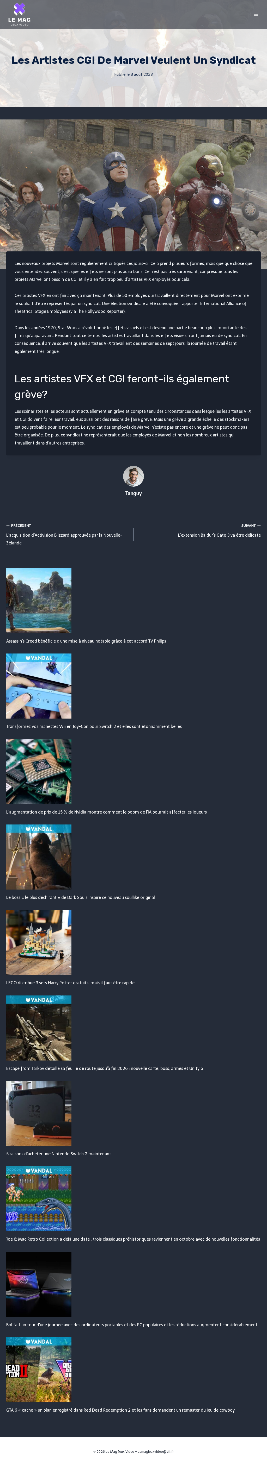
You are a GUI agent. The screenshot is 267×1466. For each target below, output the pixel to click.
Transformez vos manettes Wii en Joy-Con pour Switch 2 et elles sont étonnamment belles (94, 726)
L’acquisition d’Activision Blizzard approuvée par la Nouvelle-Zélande (64, 535)
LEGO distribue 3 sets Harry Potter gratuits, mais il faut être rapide (70, 982)
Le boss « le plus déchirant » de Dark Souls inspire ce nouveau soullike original (80, 897)
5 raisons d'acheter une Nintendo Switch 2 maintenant (58, 1153)
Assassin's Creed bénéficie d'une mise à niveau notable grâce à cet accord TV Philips (86, 641)
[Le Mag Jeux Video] (19, 14)
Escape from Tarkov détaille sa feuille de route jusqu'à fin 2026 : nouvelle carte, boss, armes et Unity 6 (104, 1068)
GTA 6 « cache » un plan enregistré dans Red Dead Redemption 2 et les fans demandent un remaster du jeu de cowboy (120, 1410)
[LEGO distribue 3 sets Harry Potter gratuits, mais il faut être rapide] (133, 942)
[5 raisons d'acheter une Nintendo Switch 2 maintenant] (133, 1113)
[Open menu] (256, 14)
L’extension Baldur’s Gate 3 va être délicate (219, 531)
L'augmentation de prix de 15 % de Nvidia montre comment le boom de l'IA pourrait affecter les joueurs (106, 812)
